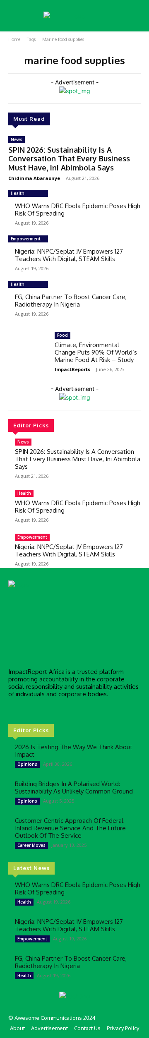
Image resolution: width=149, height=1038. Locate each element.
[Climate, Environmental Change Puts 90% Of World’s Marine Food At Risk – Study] (28, 348)
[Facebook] (14, 709)
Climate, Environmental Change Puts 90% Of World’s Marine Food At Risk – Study (96, 352)
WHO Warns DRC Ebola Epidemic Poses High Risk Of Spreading (77, 209)
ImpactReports (72, 369)
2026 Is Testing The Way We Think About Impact (73, 750)
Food (62, 335)
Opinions (27, 764)
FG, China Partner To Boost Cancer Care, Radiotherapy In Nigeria (71, 300)
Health (17, 193)
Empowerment (26, 239)
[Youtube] (49, 709)
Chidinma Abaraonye (34, 178)
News (16, 139)
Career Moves (31, 845)
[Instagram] (25, 709)
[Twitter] (37, 709)
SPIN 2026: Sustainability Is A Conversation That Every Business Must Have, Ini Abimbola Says (69, 158)
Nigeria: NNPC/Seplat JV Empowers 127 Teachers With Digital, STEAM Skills (69, 255)
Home (14, 39)
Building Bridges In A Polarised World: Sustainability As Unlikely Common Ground (74, 787)
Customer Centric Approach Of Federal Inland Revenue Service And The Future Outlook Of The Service (70, 828)
